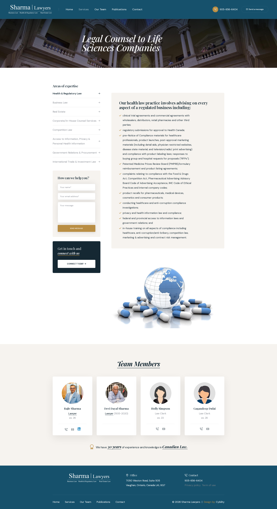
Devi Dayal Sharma (116, 408)
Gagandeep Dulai (204, 408)
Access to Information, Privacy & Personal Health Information (71, 141)
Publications (119, 9)
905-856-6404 (229, 9)
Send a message (256, 9)
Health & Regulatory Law (67, 93)
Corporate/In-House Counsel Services (74, 120)
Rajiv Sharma (72, 408)
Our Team (100, 9)
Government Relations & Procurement (75, 152)
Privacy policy (193, 485)
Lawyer (72, 413)
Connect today (75, 264)
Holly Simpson (160, 408)
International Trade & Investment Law (74, 161)
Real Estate (59, 111)
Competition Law (62, 129)
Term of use (209, 485)
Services (84, 9)
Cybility (220, 502)
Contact (137, 9)
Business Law (60, 102)
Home (69, 9)
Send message (76, 228)
